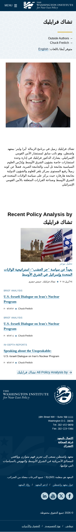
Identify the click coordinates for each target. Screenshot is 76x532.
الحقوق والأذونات (31, 526)
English (43, 49)
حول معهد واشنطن (62, 484)
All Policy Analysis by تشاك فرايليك (42, 372)
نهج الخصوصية (52, 526)
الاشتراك (68, 445)
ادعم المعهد (41, 484)
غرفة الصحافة (65, 442)
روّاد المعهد (24, 484)
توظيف (69, 526)
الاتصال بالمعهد (65, 438)
